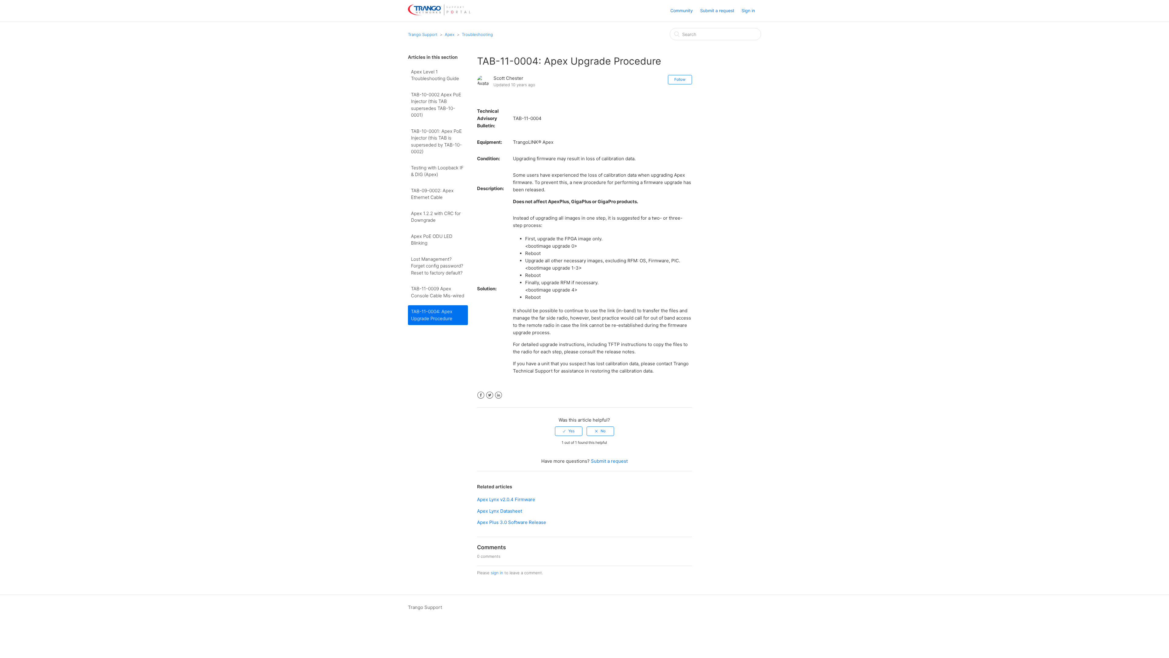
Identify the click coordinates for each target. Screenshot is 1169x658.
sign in (497, 572)
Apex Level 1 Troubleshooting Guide (435, 75)
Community (681, 10)
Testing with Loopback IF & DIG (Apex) (437, 171)
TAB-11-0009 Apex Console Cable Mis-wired (437, 292)
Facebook (481, 395)
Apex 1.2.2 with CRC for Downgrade (436, 216)
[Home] (439, 14)
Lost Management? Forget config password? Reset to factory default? (437, 266)
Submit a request (717, 10)
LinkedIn (498, 395)
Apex (450, 34)
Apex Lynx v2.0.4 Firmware (506, 499)
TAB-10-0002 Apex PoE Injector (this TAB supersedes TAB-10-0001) (436, 105)
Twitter (489, 395)
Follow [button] (680, 79)
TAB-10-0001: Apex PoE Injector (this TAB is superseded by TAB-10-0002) (436, 141)
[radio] (568, 431)
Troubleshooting (477, 34)
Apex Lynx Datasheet (499, 511)
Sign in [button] (748, 10)
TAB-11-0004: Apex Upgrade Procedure (431, 315)
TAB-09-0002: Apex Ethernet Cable (432, 194)
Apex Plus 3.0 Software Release (511, 522)
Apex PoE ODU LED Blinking (431, 239)
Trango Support (422, 34)
